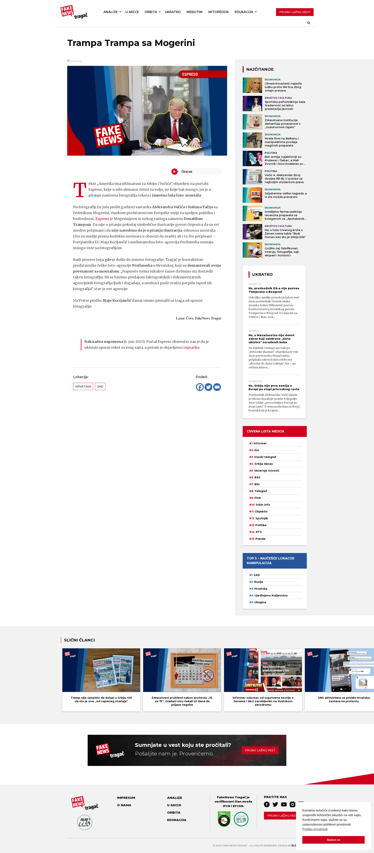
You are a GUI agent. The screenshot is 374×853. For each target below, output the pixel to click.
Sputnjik (261, 518)
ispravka (191, 347)
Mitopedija (218, 12)
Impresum (126, 798)
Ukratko (173, 12)
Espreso (102, 218)
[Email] (217, 387)
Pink (257, 498)
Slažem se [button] (333, 839)
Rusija (258, 582)
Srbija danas (264, 464)
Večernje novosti (266, 470)
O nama (124, 805)
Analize (110, 12)
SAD (100, 386)
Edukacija (244, 12)
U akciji (132, 12)
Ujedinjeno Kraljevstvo (271, 595)
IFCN (226, 806)
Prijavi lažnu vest (260, 750)
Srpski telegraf (265, 457)
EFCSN (238, 806)
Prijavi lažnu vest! (282, 815)
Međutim (195, 12)
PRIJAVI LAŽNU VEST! (294, 12)
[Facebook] (200, 387)
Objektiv (261, 511)
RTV (259, 532)
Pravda (260, 539)
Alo (256, 450)
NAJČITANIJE (260, 69)
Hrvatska (83, 386)
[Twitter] (208, 387)
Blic (257, 484)
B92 (257, 477)
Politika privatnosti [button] (315, 829)
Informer (260, 443)
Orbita (151, 12)
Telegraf (260, 491)
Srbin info (263, 504)
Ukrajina (260, 602)
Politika (260, 525)
